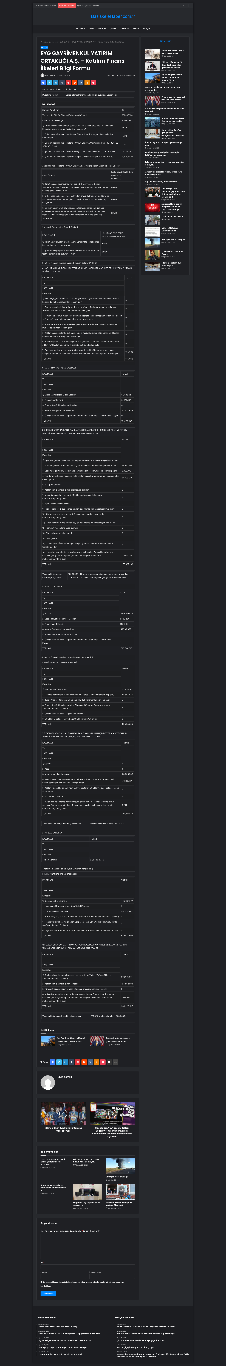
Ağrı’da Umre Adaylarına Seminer (161, 181)
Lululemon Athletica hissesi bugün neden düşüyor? (86, 1160)
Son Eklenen (165, 41)
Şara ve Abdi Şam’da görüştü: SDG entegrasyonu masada (173, 133)
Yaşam (136, 29)
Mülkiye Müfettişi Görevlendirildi (170, 229)
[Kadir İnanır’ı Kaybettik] (152, 220)
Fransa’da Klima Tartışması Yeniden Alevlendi (119, 1203)
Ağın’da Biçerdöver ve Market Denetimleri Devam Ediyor (99, 5)
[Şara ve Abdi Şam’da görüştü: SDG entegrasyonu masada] (152, 133)
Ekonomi (102, 29)
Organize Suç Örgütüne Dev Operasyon (86, 1203)
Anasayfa (80, 29)
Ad (42, 1262)
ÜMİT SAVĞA (50, 75)
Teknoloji (124, 29)
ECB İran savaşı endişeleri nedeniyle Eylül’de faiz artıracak (53, 1162)
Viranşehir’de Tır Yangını (117, 1176)
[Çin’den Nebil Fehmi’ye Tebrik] (152, 255)
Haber (91, 29)
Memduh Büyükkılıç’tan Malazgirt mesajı (173, 52)
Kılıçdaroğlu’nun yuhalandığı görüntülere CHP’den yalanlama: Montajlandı (173, 192)
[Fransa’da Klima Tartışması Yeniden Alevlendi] (120, 1192)
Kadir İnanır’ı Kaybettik (172, 216)
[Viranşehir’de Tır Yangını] (120, 1166)
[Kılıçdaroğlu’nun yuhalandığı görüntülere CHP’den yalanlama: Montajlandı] (152, 192)
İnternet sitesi (95, 1272)
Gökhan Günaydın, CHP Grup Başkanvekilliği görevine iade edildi (173, 65)
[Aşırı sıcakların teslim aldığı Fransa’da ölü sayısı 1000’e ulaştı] (152, 207)
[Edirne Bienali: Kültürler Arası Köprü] (152, 266)
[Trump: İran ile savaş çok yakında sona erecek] (97, 1041)
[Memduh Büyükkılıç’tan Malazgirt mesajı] (152, 54)
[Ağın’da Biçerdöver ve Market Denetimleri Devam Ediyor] (48, 1041)
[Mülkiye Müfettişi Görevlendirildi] (152, 232)
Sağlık (113, 29)
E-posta (44, 1272)
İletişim (146, 29)
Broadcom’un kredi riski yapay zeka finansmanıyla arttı (53, 1187)
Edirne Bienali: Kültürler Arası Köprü (172, 264)
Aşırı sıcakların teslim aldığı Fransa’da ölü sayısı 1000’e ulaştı (172, 207)
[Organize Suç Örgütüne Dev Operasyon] (87, 1192)
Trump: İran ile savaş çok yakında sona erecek (173, 98)
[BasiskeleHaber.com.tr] (113, 16)
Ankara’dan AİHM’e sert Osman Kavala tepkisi (173, 119)
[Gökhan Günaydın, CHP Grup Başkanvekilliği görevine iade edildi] (152, 66)
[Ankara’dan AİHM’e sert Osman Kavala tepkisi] (152, 122)
